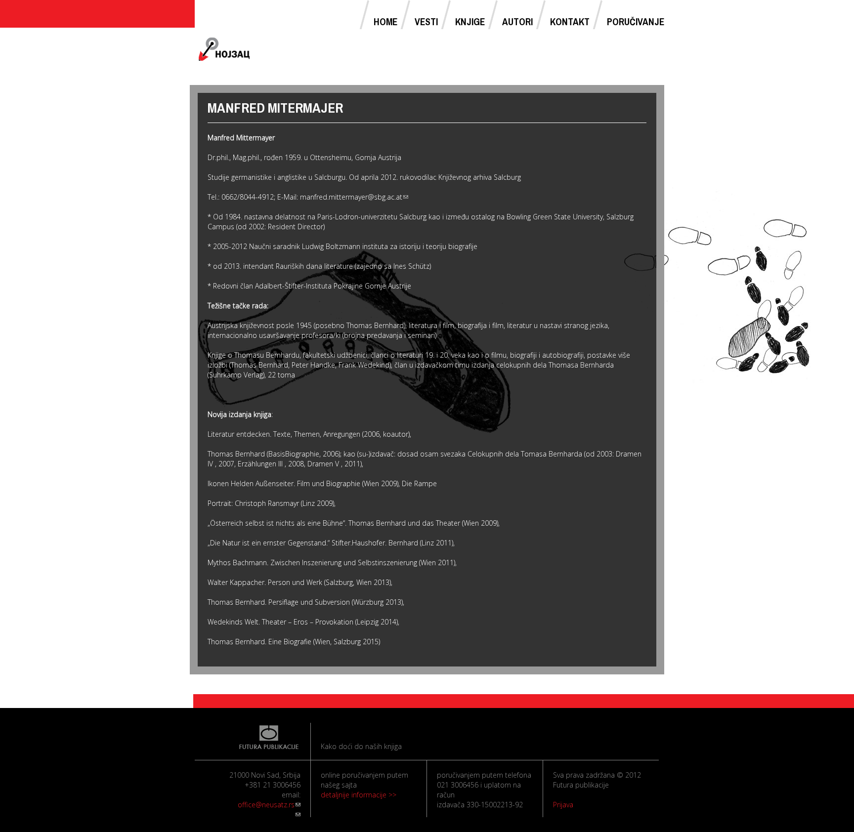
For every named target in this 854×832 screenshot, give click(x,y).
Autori (517, 21)
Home (385, 21)
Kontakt (570, 21)
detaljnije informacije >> (358, 794)
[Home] (224, 49)
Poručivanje (635, 21)
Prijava (563, 804)
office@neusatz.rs (269, 804)
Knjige (470, 21)
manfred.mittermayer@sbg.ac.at (354, 197)
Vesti (426, 21)
